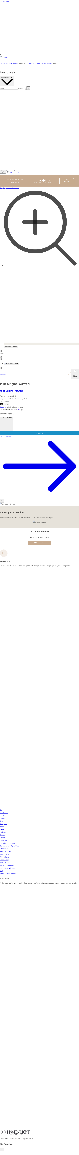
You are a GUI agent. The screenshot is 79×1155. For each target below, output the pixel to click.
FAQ (1, 871)
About (2, 827)
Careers (2, 835)
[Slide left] (1, 351)
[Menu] (2, 54)
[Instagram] (38, 804)
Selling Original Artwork (8, 868)
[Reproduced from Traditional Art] (69, 375)
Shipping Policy (5, 851)
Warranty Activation (7, 865)
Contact (2, 838)
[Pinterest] (39, 727)
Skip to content (5, 1)
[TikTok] (1, 807)
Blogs (2, 829)
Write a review (39, 543)
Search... (21, 89)
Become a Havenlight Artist (9, 846)
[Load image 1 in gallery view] (11, 364)
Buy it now (39, 433)
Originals (3, 815)
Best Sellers (4, 813)
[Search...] (28, 88)
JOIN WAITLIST (67, 181)
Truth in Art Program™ (8, 874)
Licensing (3, 840)
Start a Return (4, 863)
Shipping (3, 407)
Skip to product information (9, 188)
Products (3, 818)
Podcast (3, 832)
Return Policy (4, 860)
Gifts (1, 821)
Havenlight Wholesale (7, 843)
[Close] (2, 500)
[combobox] (9, 89)
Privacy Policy (4, 857)
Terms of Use (4, 854)
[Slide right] (1, 357)
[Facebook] (39, 647)
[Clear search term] (25, 89)
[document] (39, 504)
